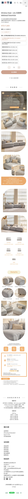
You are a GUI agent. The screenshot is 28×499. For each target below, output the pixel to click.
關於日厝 (6, 427)
